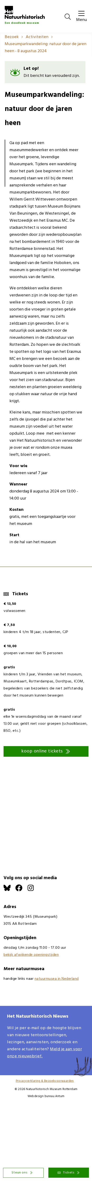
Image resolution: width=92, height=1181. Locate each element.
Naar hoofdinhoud (16, 3)
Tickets (68, 1172)
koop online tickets (42, 751)
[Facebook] (21, 890)
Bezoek (12, 37)
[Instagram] (33, 890)
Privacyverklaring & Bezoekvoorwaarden (45, 1081)
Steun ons (19, 1172)
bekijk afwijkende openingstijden (31, 955)
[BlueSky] (9, 890)
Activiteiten (37, 37)
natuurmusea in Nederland (57, 979)
